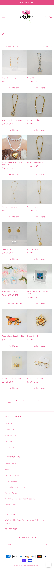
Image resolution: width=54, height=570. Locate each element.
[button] (3, 16)
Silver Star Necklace (35, 78)
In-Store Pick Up (12, 475)
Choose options (14, 303)
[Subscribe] (46, 545)
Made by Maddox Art (10, 291)
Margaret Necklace (9, 207)
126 (37, 400)
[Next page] (45, 401)
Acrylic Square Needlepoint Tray (38, 292)
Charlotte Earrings (9, 78)
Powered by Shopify (34, 565)
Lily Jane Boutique (24, 565)
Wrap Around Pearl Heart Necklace (12, 163)
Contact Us (9, 429)
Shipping (9, 469)
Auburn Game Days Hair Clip (13, 336)
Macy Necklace (33, 249)
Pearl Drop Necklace (35, 162)
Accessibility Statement (15, 487)
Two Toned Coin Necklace (12, 120)
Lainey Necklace (33, 207)
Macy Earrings (7, 249)
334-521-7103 (11, 529)
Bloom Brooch (32, 336)
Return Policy (10, 463)
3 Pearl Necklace (34, 120)
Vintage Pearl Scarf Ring (11, 378)
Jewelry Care (10, 504)
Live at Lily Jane (12, 447)
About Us (9, 423)
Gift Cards (9, 441)
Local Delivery (11, 481)
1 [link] (9, 400)
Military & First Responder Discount (20, 499)
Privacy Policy (11, 493)
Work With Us (10, 435)
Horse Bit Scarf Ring (35, 378)
